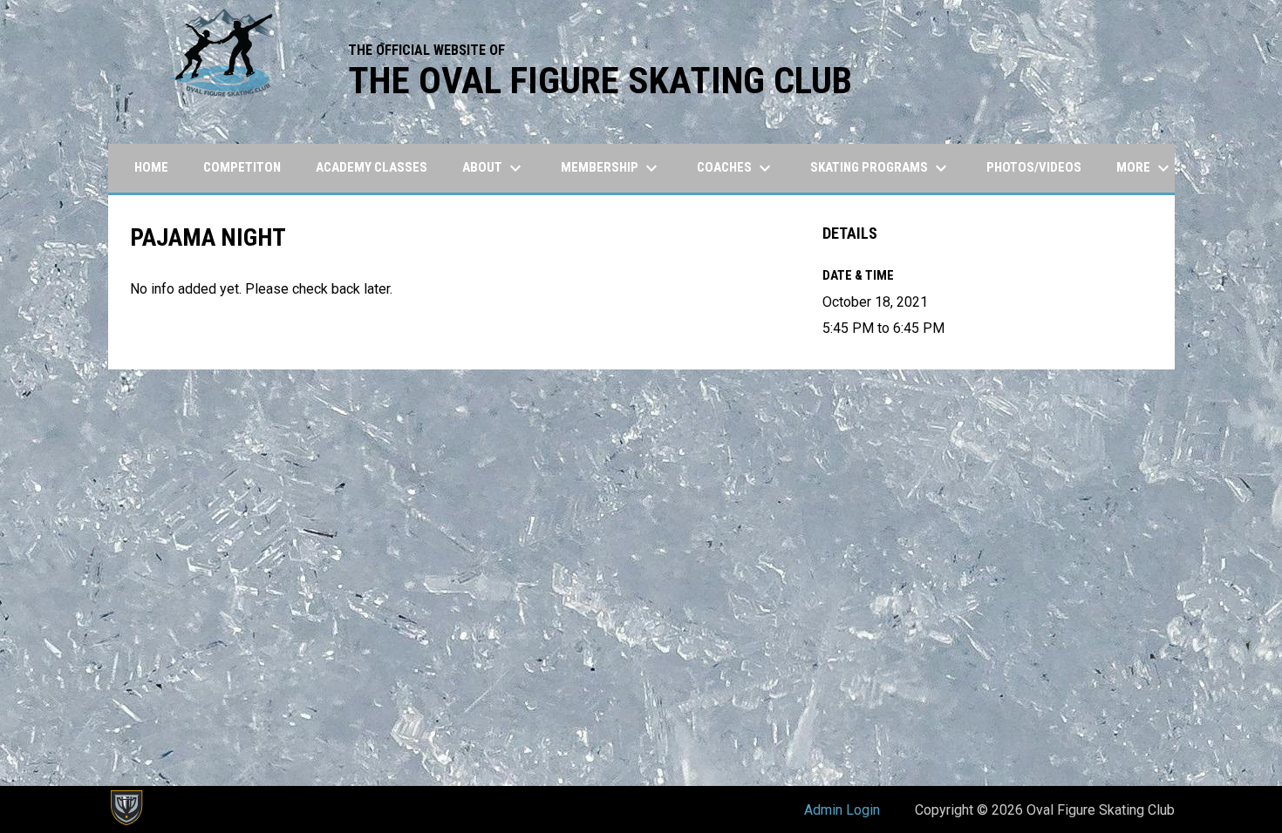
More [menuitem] (1145, 168)
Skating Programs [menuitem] (880, 168)
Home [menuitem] (151, 167)
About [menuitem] (494, 168)
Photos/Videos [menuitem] (1033, 167)
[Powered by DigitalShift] (125, 807)
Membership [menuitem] (611, 168)
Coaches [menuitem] (736, 168)
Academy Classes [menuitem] (371, 167)
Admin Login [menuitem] (842, 810)
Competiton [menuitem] (242, 167)
